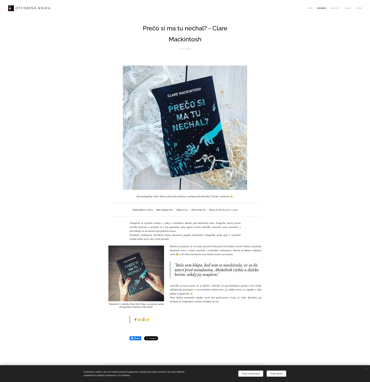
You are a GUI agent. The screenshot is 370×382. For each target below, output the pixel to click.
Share (137, 338)
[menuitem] (310, 8)
